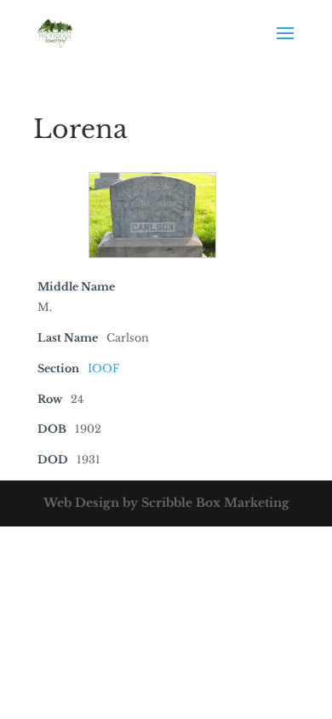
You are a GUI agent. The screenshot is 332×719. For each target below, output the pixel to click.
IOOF (103, 368)
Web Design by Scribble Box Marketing (166, 502)
